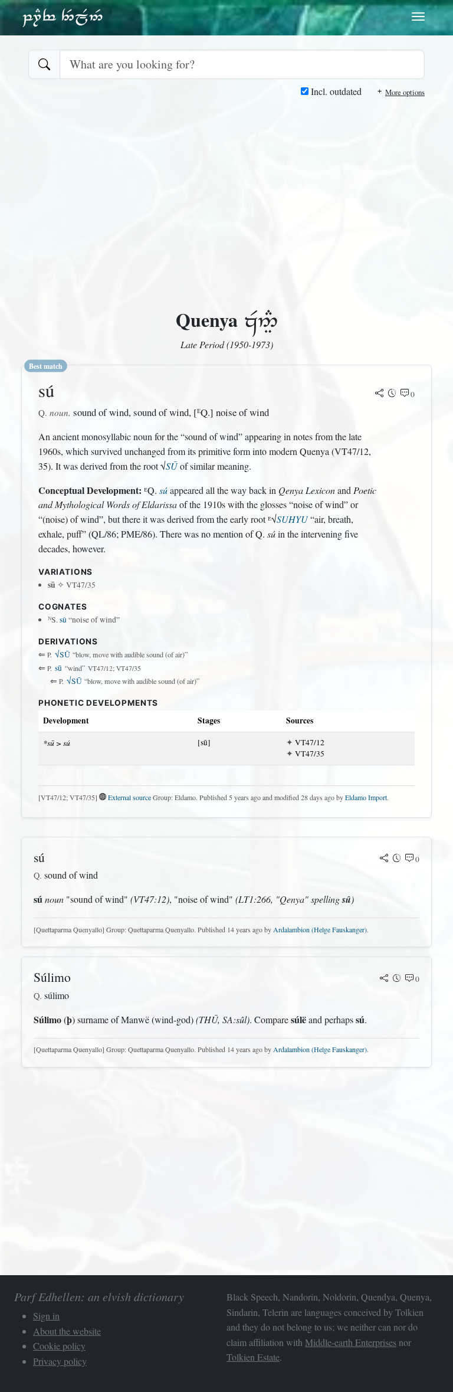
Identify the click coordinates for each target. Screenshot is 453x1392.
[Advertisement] (226, 187)
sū (58, 668)
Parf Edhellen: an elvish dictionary (62, 17)
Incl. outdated (335, 91)
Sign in (46, 1315)
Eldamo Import (366, 797)
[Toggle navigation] (418, 16)
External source (129, 797)
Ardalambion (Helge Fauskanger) (320, 929)
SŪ (172, 466)
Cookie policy (59, 1345)
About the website (67, 1331)
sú (163, 490)
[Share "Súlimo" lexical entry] (384, 979)
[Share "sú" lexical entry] (379, 394)
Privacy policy (60, 1361)
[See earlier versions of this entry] (392, 394)
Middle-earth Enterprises (350, 1342)
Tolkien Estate (253, 1357)
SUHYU (292, 519)
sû (63, 619)
